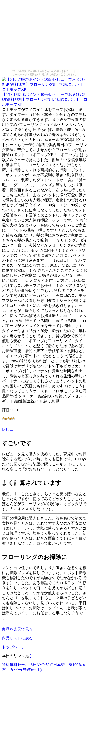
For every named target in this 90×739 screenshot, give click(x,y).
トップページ (13, 647)
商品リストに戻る (17, 638)
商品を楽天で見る (17, 629)
